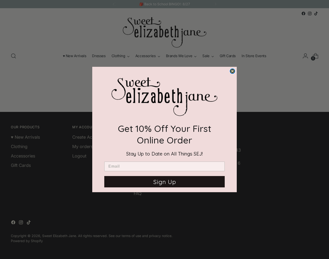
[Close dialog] (232, 71)
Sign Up (164, 181)
